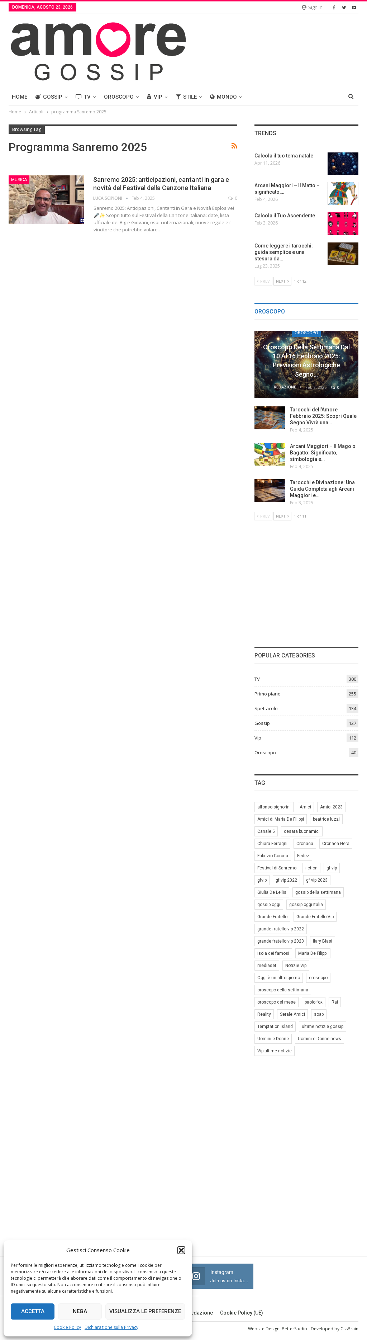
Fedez (303, 855)
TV (87, 97)
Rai (335, 1002)
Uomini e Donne (273, 1038)
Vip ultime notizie (274, 1050)
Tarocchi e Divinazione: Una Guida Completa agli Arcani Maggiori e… (322, 489)
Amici (305, 807)
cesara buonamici (302, 831)
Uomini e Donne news (319, 1038)
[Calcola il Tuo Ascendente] (343, 223)
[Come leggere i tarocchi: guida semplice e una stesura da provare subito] (343, 253)
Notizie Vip (295, 965)
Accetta (32, 1311)
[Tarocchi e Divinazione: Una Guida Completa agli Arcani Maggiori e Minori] (269, 490)
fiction (311, 867)
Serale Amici (292, 1014)
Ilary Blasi (322, 941)
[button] (181, 1250)
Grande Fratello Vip (315, 916)
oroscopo (318, 977)
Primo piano (267, 693)
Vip (158, 97)
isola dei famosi (273, 953)
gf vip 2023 (317, 880)
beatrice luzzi (326, 819)
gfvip (262, 880)
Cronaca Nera (335, 843)
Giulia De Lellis (271, 892)
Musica (19, 179)
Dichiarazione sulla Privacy (111, 1327)
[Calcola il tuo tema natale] (343, 163)
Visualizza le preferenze (145, 1311)
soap (319, 1014)
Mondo (227, 97)
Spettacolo (266, 708)
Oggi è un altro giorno (278, 977)
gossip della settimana (318, 892)
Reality (264, 1014)
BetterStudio (294, 1329)
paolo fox (314, 1002)
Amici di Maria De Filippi (280, 819)
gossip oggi (268, 904)
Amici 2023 (331, 807)
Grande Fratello (272, 916)
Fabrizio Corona (272, 855)
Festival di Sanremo (276, 867)
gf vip (332, 867)
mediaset (266, 965)
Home (19, 97)
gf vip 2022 (286, 880)
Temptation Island (275, 1026)
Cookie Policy (67, 1327)
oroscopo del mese (276, 1002)
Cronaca (304, 843)
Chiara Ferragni (272, 843)
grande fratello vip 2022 (280, 928)
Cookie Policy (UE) (241, 1313)
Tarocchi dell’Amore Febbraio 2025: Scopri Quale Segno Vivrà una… (323, 416)
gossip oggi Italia (306, 904)
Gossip (52, 97)
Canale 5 (266, 831)
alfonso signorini (274, 807)
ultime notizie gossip (322, 1026)
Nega (80, 1311)
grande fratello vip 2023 (280, 941)
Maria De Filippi (313, 953)
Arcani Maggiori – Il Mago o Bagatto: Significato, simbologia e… (323, 452)
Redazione (200, 1313)
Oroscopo (119, 97)
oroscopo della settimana (282, 989)
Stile (190, 97)
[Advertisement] (306, 582)
